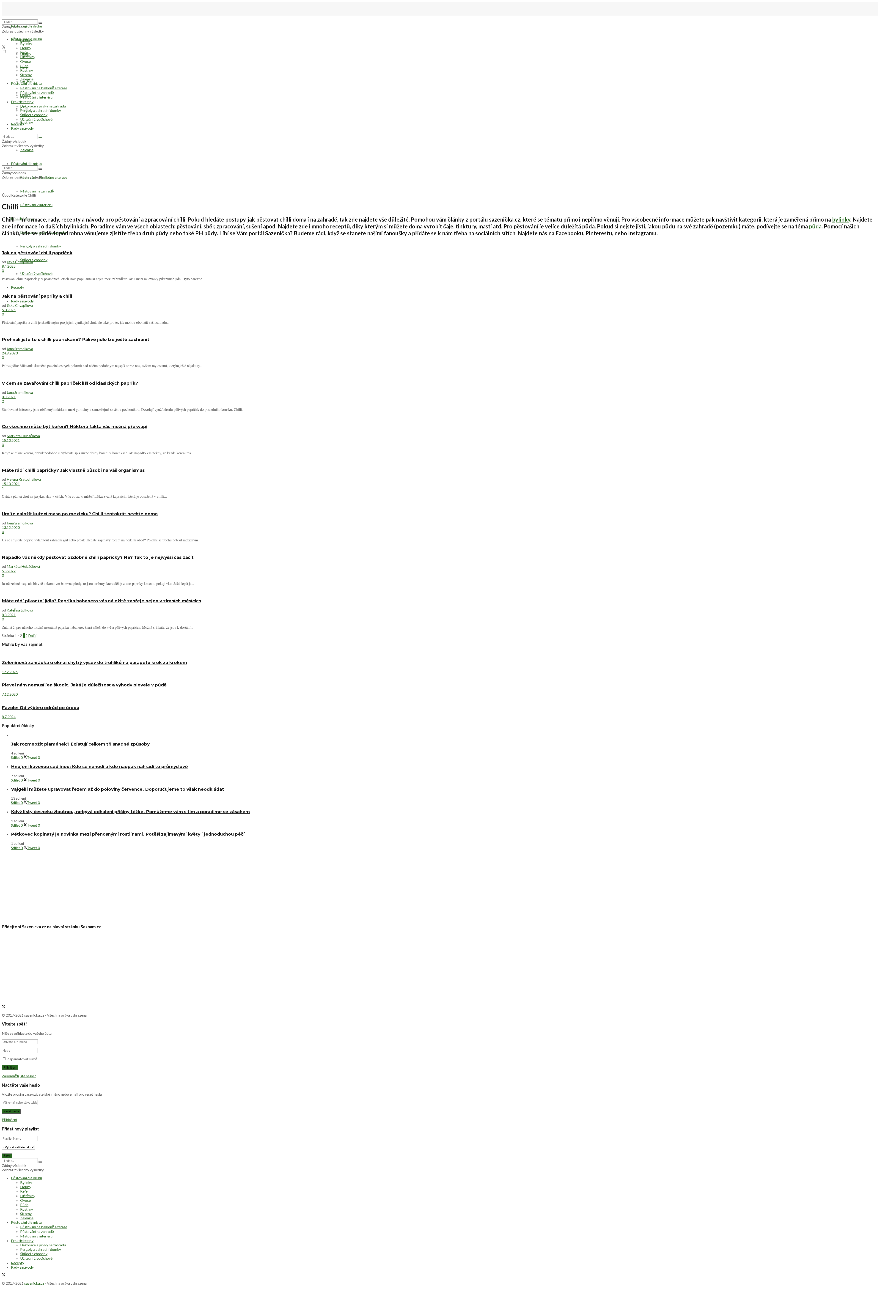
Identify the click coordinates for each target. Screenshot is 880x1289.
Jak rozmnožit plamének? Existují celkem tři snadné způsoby (80, 744)
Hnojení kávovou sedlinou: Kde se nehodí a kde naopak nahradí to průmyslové (99, 766)
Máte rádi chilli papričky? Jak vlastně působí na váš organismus (73, 470)
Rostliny (26, 122)
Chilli (32, 195)
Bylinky (26, 43)
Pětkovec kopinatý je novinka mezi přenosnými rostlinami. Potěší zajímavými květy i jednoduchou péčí (128, 834)
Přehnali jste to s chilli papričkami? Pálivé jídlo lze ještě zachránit (75, 339)
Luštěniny (27, 57)
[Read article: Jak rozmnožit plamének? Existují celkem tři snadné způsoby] (444, 735)
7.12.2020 (10, 694)
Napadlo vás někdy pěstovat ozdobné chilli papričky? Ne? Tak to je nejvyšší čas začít (98, 557)
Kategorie (19, 195)
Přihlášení (9, 1119)
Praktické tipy (22, 101)
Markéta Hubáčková (23, 435)
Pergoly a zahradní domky (40, 246)
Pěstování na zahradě (37, 191)
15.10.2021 (11, 440)
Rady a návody (22, 301)
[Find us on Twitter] (4, 47)
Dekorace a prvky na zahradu (43, 106)
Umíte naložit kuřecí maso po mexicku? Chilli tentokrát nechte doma (80, 513)
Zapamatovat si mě (22, 1059)
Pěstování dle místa (26, 83)
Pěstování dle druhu (26, 26)
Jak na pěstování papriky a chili (37, 296)
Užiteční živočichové (36, 273)
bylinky (841, 219)
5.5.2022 (9, 571)
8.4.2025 (9, 266)
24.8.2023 (10, 353)
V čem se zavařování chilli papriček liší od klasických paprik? (70, 383)
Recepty (17, 124)
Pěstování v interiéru (36, 205)
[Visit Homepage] (25, 17)
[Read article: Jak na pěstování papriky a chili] (440, 287)
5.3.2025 (9, 309)
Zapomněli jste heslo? (19, 1076)
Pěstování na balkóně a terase (43, 88)
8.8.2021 (9, 397)
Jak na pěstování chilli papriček (37, 252)
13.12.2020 (11, 527)
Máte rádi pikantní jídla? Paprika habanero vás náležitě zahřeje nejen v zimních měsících (101, 600)
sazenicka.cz (34, 1015)
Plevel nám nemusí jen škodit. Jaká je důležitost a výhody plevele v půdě (84, 685)
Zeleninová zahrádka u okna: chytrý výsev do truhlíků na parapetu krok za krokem (94, 662)
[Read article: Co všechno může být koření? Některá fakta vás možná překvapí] (440, 417)
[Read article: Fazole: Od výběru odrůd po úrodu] (440, 698)
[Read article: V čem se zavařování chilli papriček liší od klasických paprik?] (440, 374)
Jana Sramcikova (20, 348)
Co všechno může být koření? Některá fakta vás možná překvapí (74, 426)
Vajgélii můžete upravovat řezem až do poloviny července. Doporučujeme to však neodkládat (117, 789)
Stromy (26, 74)
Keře (24, 52)
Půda (24, 65)
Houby (25, 48)
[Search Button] (40, 23)
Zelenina (26, 79)
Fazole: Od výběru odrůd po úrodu (40, 707)
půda (815, 226)
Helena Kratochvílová (24, 479)
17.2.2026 (10, 671)
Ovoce (25, 61)
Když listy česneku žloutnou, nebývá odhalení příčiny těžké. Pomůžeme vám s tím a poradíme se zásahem (130, 811)
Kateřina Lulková (20, 610)
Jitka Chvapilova (20, 262)
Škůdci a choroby (33, 260)
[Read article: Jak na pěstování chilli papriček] (440, 243)
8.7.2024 (9, 716)
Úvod (6, 195)
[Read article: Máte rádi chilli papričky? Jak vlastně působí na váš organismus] (440, 461)
